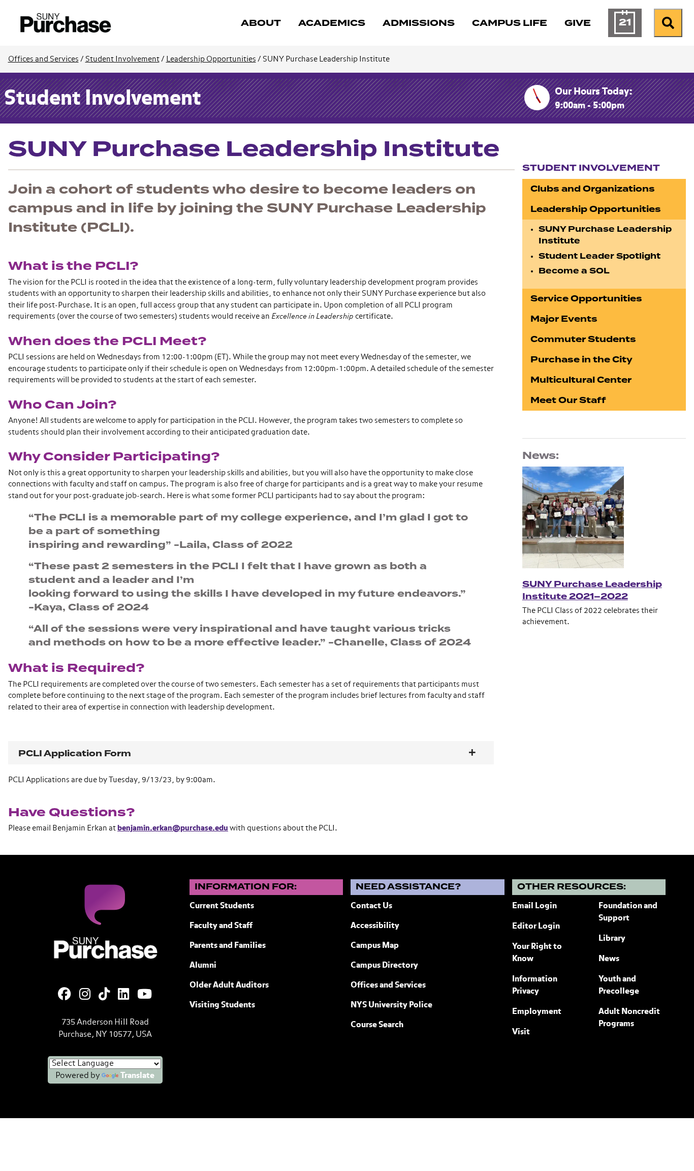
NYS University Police (391, 1005)
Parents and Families (228, 946)
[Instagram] (85, 995)
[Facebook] (64, 995)
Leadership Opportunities (211, 59)
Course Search (377, 1025)
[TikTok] (104, 995)
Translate (137, 1076)
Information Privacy (534, 985)
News (608, 959)
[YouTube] (144, 995)
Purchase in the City (581, 359)
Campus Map (375, 946)
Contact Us (371, 906)
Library (611, 939)
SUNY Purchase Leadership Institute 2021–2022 (592, 590)
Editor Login (536, 926)
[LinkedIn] (123, 995)
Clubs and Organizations (592, 188)
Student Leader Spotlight (599, 256)
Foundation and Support (627, 912)
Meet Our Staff (568, 400)
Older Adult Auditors (229, 985)
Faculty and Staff (221, 926)
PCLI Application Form (74, 753)
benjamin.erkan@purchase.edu (172, 828)
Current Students (222, 906)
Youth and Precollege (618, 985)
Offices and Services (43, 59)
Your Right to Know (537, 953)
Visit (521, 1032)
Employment (536, 1012)
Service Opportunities (586, 298)
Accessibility (375, 926)
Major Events (563, 319)
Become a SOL (574, 270)
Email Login (534, 906)
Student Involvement (122, 59)
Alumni (203, 966)
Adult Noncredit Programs (629, 1018)
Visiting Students (222, 1005)
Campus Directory (384, 966)
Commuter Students (583, 339)
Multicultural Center (581, 380)
